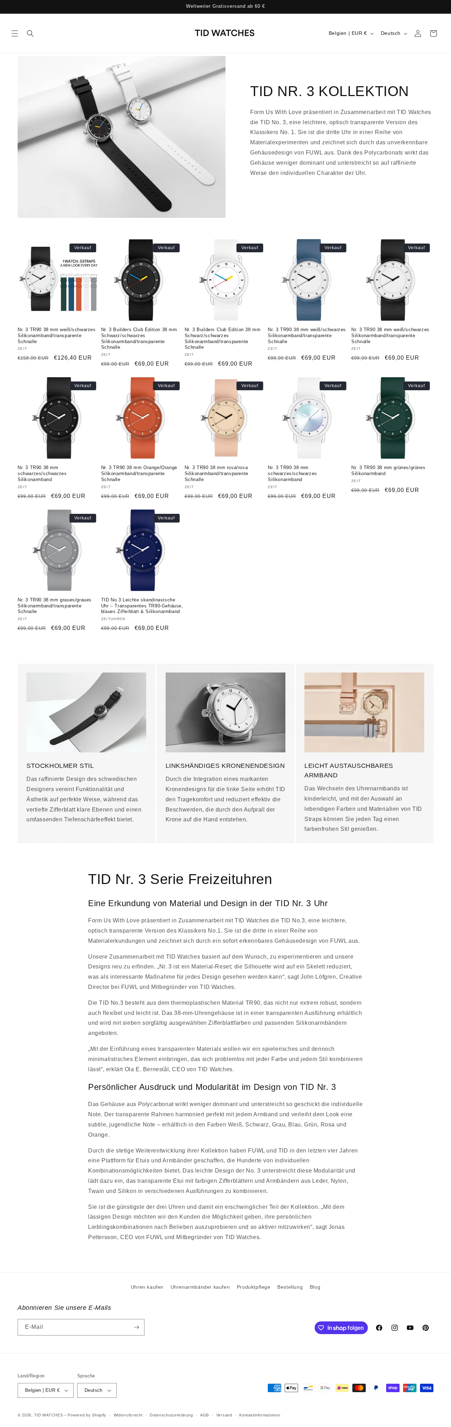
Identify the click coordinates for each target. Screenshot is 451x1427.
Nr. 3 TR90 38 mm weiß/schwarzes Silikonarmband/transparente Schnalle (57, 335)
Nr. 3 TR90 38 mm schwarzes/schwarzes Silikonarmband (42, 473)
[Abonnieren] (136, 1327)
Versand (224, 1415)
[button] (15, 33)
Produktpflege (254, 1287)
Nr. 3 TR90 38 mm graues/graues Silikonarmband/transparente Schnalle (55, 605)
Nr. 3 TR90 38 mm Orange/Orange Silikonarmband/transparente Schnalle (139, 473)
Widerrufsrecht (128, 1415)
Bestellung (290, 1287)
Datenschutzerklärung (171, 1415)
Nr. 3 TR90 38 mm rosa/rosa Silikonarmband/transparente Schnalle (216, 473)
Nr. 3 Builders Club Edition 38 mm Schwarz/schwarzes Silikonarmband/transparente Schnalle (139, 338)
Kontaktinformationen (259, 1415)
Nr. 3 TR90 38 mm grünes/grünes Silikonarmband (388, 470)
